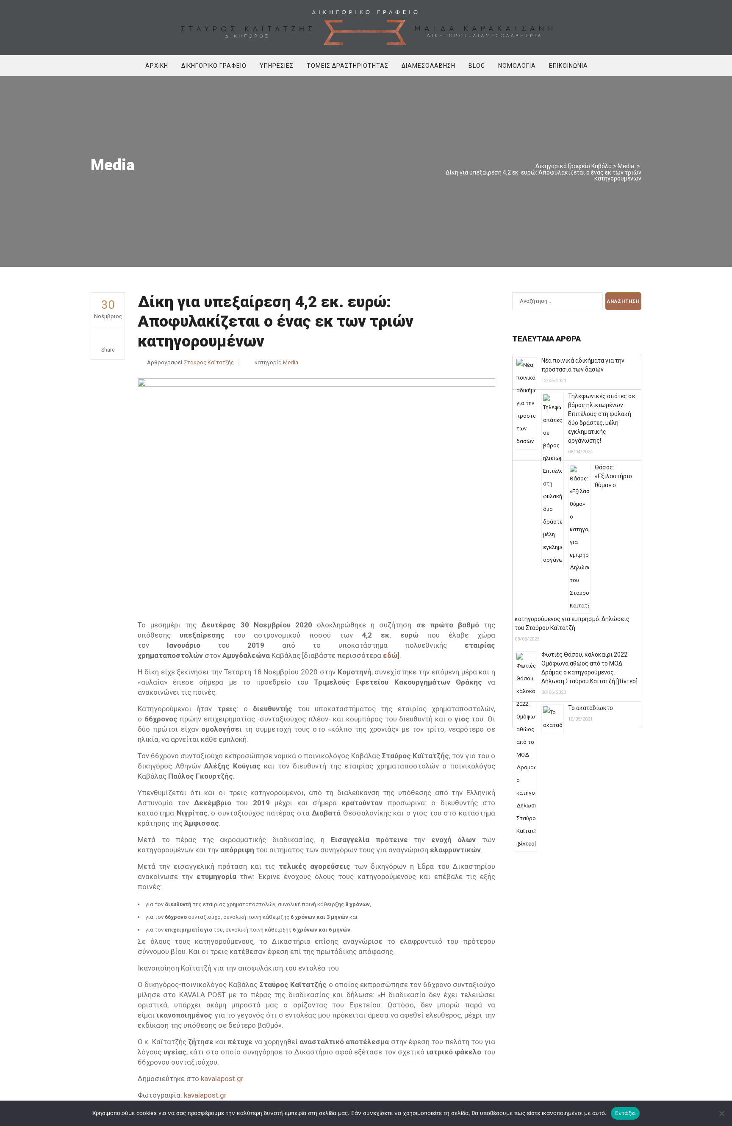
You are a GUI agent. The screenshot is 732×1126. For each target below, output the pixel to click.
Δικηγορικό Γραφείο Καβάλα (573, 166)
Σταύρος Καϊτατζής (209, 362)
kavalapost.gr (222, 1078)
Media (626, 166)
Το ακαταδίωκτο (590, 707)
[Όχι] (721, 1113)
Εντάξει (625, 1112)
